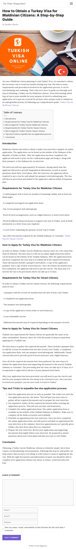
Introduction (10, 119)
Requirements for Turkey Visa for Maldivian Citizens (27, 122)
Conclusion (10, 137)
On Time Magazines (14, 3)
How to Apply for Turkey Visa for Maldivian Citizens (26, 125)
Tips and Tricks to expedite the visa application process (28, 134)
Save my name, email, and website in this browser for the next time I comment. (35, 529)
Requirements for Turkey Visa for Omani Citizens (25, 128)
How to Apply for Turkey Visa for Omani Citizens (25, 131)
